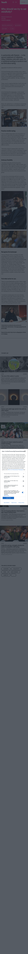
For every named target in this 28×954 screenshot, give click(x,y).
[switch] (23, 476)
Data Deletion (6, 502)
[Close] (25, 451)
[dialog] (14, 477)
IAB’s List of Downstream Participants (15, 469)
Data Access (14, 502)
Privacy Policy (21, 502)
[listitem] (14, 473)
